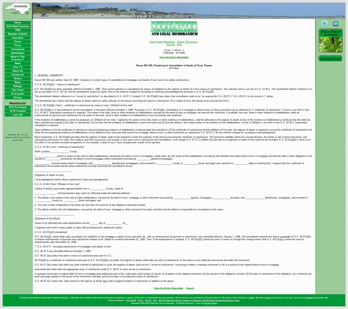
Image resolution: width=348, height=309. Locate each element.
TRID (17, 30)
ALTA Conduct (18, 111)
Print (179, 44)
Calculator (17, 37)
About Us (18, 71)
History (18, 78)
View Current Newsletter (162, 42)
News (18, 63)
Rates (18, 82)
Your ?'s (17, 67)
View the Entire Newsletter (174, 57)
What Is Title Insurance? (18, 58)
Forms (17, 41)
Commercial (17, 49)
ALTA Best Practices (18, 26)
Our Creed (17, 90)
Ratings (17, 86)
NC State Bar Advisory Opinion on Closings (182, 300)
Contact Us (18, 74)
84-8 (160, 300)
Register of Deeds (18, 34)
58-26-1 (148, 300)
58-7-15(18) (131, 300)
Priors (17, 45)
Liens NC (18, 114)
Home (17, 22)
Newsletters (17, 53)
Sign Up (170, 44)
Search (190, 288)
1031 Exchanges (18, 107)
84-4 (155, 300)
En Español (17, 93)
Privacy (18, 97)
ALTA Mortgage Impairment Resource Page (220, 300)
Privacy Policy (210, 303)
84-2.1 (140, 300)
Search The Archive (187, 42)
